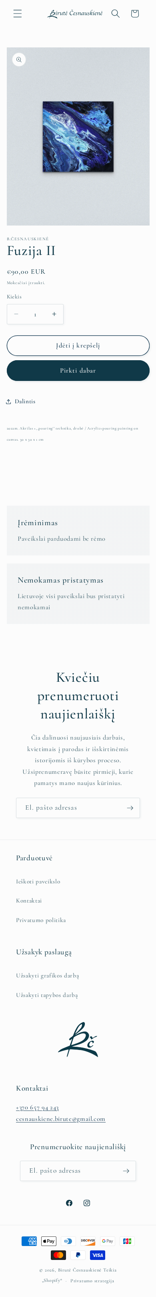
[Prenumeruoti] (130, 808)
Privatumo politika (41, 920)
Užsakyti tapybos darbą (47, 995)
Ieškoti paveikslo (38, 881)
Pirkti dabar (78, 371)
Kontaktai (29, 900)
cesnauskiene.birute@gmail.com (61, 1119)
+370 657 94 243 (37, 1107)
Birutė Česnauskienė (80, 1270)
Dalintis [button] (25, 401)
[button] (17, 13)
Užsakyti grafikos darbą (47, 975)
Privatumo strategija (92, 1280)
